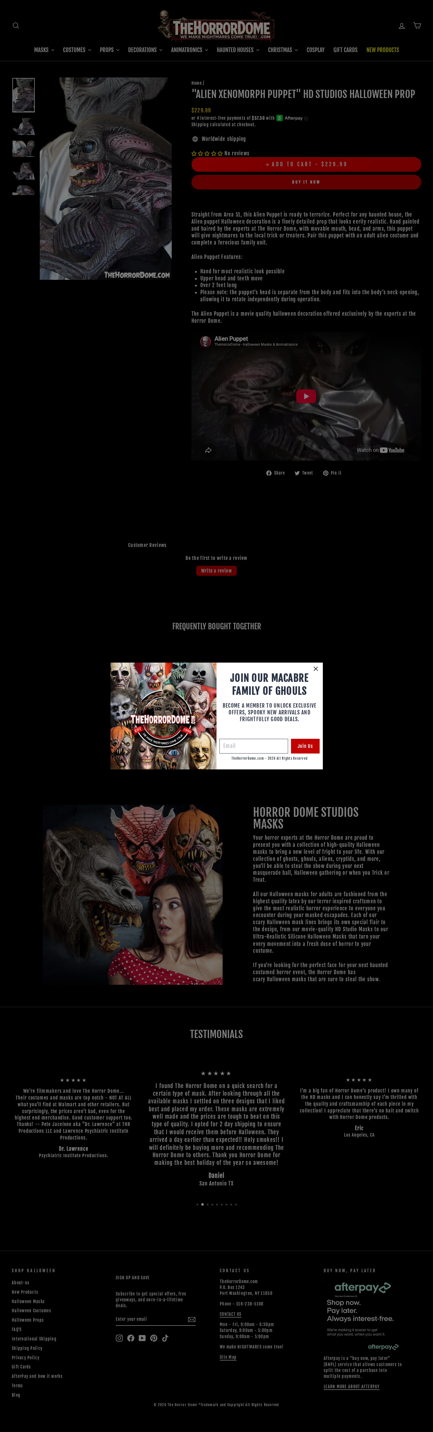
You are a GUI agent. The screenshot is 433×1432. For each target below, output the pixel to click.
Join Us (305, 746)
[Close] (315, 669)
